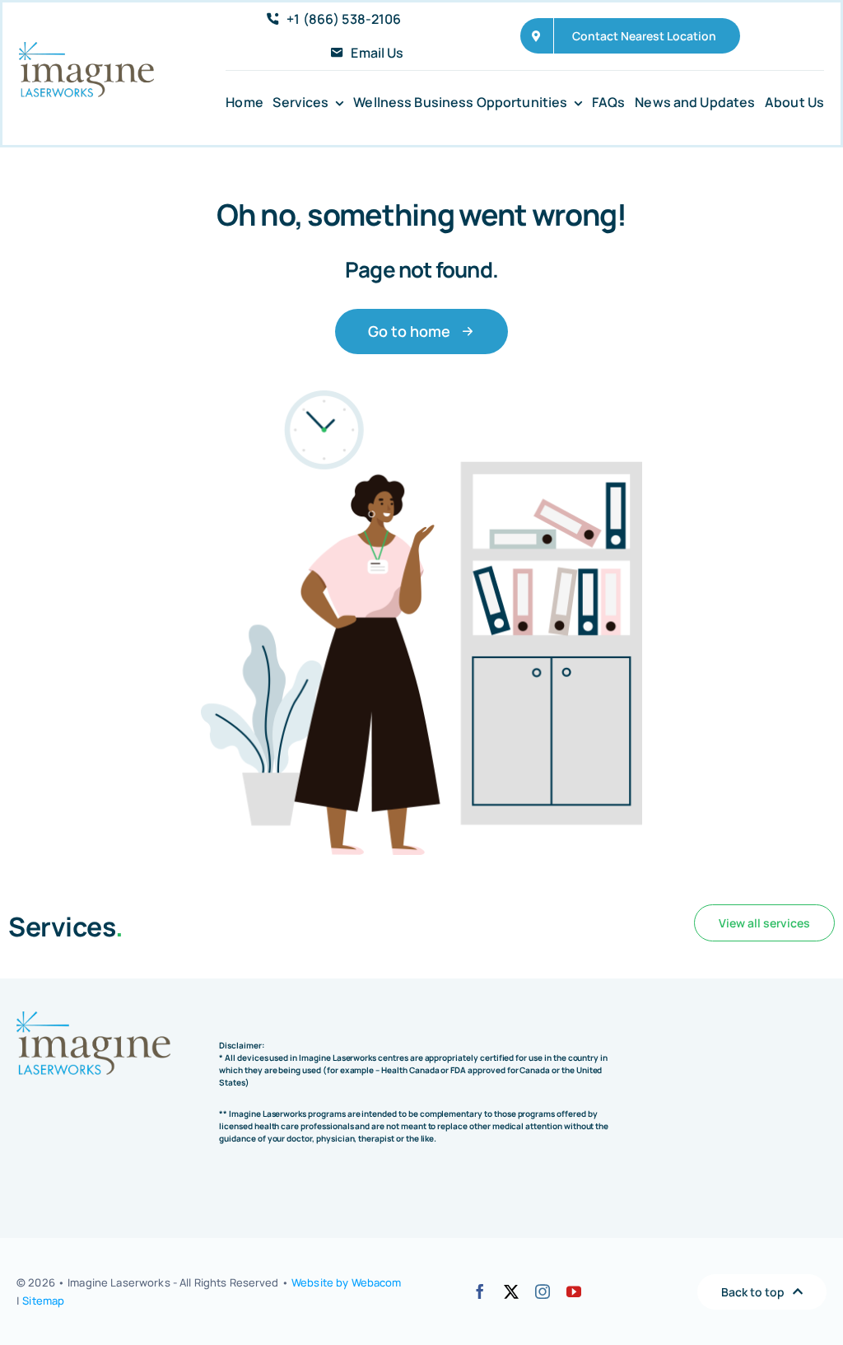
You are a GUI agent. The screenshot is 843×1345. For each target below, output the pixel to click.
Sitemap (43, 1300)
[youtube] (573, 1291)
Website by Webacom (346, 1282)
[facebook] (480, 1291)
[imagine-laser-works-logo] (86, 49)
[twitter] (511, 1291)
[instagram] (542, 1291)
